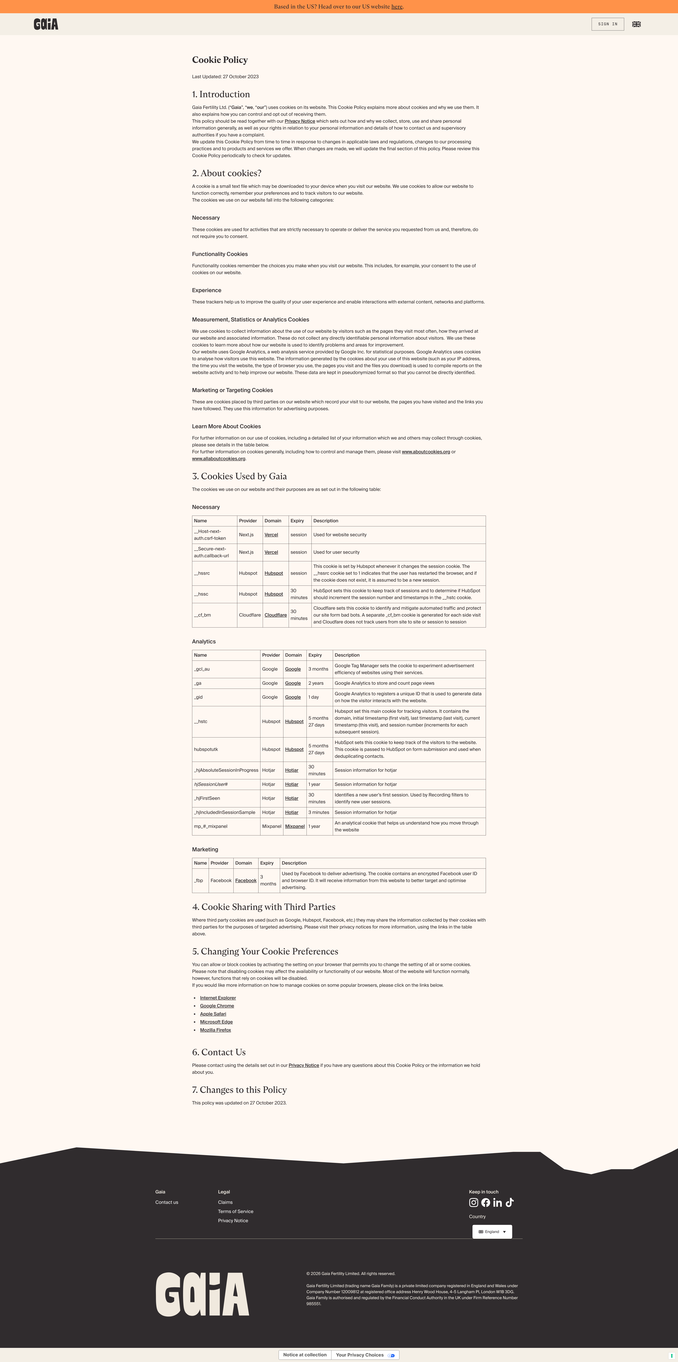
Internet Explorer (218, 998)
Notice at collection (305, 1355)
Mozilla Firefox (215, 1030)
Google (293, 669)
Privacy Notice (300, 121)
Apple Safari (213, 1014)
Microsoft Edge (216, 1022)
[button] (636, 24)
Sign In (608, 24)
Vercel (271, 535)
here (397, 6)
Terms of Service (235, 1212)
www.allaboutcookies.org (218, 459)
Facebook (246, 881)
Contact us (166, 1202)
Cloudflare (276, 615)
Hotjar (291, 770)
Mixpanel (295, 826)
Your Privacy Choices (360, 1355)
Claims (225, 1202)
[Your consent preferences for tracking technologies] (671, 1355)
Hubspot (274, 573)
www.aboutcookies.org (426, 452)
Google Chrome (217, 1006)
